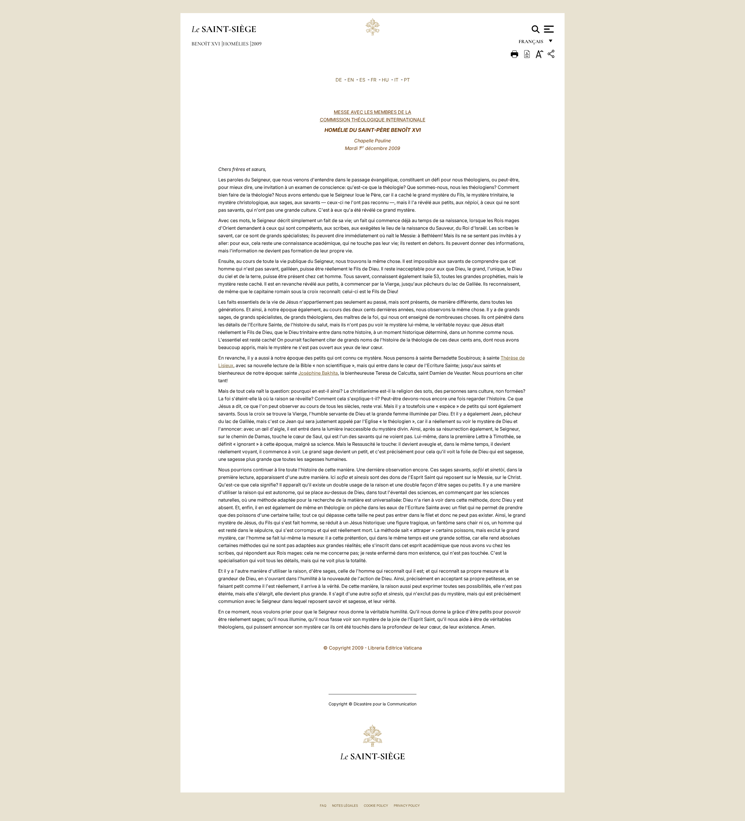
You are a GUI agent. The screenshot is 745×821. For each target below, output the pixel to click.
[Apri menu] (548, 29)
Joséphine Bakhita (318, 373)
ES (362, 80)
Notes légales (345, 806)
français (531, 42)
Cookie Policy (376, 806)
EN (350, 80)
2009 (256, 43)
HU (385, 80)
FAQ (323, 806)
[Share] (552, 55)
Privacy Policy (407, 806)
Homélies (236, 43)
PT (407, 80)
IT (396, 80)
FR (373, 80)
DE (339, 80)
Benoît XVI (206, 43)
